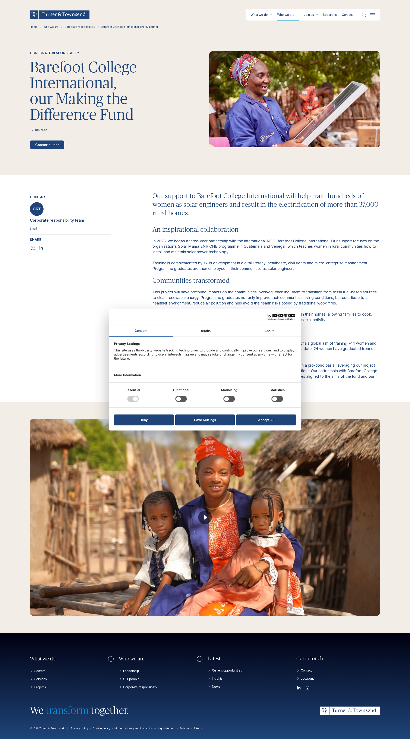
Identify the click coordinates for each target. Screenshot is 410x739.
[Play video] (205, 517)
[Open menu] (372, 14)
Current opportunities (227, 670)
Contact (347, 14)
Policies (185, 728)
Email (33, 228)
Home (34, 27)
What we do (259, 14)
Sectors (39, 671)
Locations (330, 14)
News (216, 686)
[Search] (363, 14)
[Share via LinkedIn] (41, 248)
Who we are (285, 14)
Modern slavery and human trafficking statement (144, 728)
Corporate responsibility (79, 27)
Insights (217, 678)
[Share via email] (33, 248)
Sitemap (199, 728)
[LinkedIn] (299, 688)
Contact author (47, 145)
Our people (131, 679)
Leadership (131, 671)
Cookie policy (101, 728)
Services (40, 679)
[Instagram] (307, 688)
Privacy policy (79, 728)
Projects (40, 687)
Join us (309, 14)
